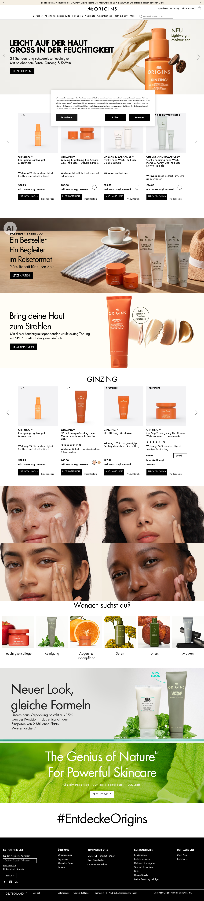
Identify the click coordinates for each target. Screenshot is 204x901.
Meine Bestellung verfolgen (146, 879)
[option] (102, 57)
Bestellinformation (142, 859)
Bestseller (38, 16)
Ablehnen (115, 117)
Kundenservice (140, 855)
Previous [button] (5, 57)
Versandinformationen (144, 867)
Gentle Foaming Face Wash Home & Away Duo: (164, 162)
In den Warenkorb (29, 196)
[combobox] (183, 455)
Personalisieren (67, 117)
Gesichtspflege (104, 16)
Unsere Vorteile (141, 875)
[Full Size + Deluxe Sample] (94, 187)
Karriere (61, 867)
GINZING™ (111, 429)
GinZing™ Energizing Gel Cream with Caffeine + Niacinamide (165, 434)
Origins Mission (65, 855)
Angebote (90, 16)
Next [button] (199, 57)
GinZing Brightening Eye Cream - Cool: (80, 161)
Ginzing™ (68, 156)
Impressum (99, 893)
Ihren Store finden (95, 860)
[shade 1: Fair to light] (94, 462)
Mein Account (188, 8)
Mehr (132, 16)
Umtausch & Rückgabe (144, 863)
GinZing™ (25, 156)
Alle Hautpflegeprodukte (57, 16)
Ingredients (63, 859)
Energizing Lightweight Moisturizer (31, 161)
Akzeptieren (139, 117)
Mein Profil (182, 855)
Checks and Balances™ (163, 156)
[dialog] (199, 8)
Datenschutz (63, 893)
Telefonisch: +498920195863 (101, 856)
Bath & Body (121, 16)
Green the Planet (65, 863)
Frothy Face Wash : (121, 161)
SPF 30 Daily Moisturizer (118, 433)
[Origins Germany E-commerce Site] (102, 9)
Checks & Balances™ (119, 156)
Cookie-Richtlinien (81, 893)
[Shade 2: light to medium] (99, 462)
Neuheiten (77, 16)
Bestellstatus (182, 859)
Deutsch (36, 893)
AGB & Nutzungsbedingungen (123, 893)
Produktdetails (47, 199)
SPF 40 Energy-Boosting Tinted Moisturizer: (78, 435)
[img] (4, 882)
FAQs (136, 871)
